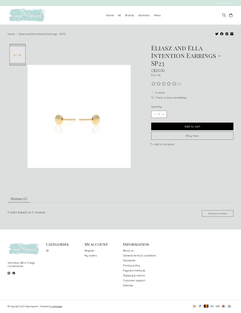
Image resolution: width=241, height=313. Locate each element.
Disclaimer (129, 260)
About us (128, 250)
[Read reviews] (164, 83)
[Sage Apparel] (27, 15)
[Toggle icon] (224, 15)
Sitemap (128, 285)
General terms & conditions (139, 255)
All (47, 250)
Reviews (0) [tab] (19, 198)
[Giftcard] (223, 306)
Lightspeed (57, 306)
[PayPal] (200, 306)
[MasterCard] (206, 306)
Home (110, 15)
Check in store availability (170, 97)
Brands (129, 15)
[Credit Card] (229, 306)
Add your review (217, 213)
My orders (91, 255)
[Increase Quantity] (162, 114)
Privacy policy (131, 265)
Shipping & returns (134, 275)
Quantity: (156, 106)
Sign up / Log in (224, 3)
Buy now (192, 135)
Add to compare (164, 144)
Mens (157, 15)
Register (90, 250)
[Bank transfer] (217, 306)
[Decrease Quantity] (155, 114)
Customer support (134, 280)
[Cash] (194, 306)
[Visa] (212, 306)
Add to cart (192, 126)
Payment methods (134, 270)
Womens (144, 15)
